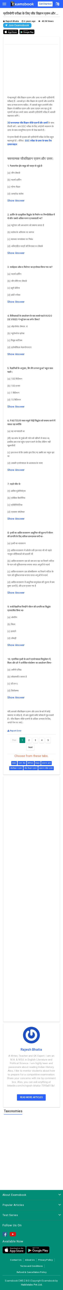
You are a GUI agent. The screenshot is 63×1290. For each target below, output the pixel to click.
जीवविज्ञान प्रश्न (16, 768)
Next (30, 747)
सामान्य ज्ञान (46, 763)
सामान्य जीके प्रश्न (46, 768)
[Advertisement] (32, 69)
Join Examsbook (19, 25)
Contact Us (16, 1260)
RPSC (30, 763)
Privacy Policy (45, 1260)
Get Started (45, 3)
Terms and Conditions (31, 1266)
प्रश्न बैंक (22, 763)
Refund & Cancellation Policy (31, 1272)
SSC (14, 763)
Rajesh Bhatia (31, 1050)
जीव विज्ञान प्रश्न (30, 768)
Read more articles (31, 1097)
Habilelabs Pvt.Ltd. (32, 1284)
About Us (30, 1260)
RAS (37, 763)
